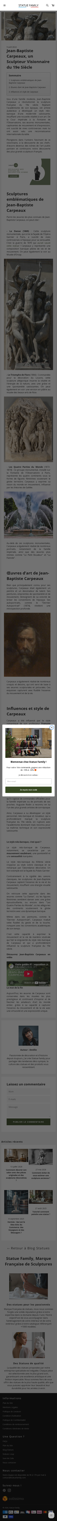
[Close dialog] (52, 728)
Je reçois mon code (28, 790)
